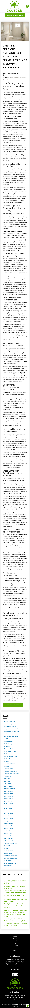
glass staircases (9, 796)
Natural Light (7, 836)
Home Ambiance (8, 803)
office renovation (9, 841)
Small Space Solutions (10, 858)
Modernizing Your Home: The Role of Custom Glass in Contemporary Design (15, 920)
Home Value (7, 816)
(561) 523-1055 (15, 970)
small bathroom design (10, 855)
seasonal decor (8, 850)
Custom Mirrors (8, 759)
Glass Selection (8, 791)
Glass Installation (9, 786)
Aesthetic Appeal (9, 744)
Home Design (8, 808)
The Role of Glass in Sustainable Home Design (15, 915)
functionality (7, 776)
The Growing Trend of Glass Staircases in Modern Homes (15, 900)
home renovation (9, 813)
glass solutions (8, 793)
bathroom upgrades (9, 721)
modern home (8, 734)
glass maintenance (9, 788)
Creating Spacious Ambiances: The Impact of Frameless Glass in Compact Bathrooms (15, 905)
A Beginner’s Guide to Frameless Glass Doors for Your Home (15, 887)
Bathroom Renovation (10, 751)
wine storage (8, 865)
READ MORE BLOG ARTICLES (13, 705)
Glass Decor (7, 781)
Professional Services (10, 843)
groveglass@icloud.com (18, 695)
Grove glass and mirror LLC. (13, 1004)
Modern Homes (8, 831)
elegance (6, 766)
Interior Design (10, 79)
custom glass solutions (10, 756)
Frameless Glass (9, 768)
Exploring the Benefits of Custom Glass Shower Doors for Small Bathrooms (15, 911)
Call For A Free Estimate (15, 15)
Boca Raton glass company (11, 724)
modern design (8, 828)
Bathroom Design (9, 749)
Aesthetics (7, 746)
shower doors (8, 853)
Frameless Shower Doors (11, 773)
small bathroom (15, 77)
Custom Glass (8, 754)
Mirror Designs (8, 823)
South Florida (8, 860)
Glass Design (8, 783)
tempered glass (8, 741)
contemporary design (10, 726)
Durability (6, 761)
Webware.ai (15, 1006)
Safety (6, 848)
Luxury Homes (8, 821)
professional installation (11, 736)
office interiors (8, 838)
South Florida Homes (10, 863)
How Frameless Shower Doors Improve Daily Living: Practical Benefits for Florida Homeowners (15, 882)
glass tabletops (8, 798)
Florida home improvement (12, 731)
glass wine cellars (9, 801)
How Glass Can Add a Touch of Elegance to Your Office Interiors (15, 924)
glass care (7, 778)
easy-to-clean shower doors (12, 729)
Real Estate (7, 846)
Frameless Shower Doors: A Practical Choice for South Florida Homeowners (15, 891)
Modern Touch (8, 833)
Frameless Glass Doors (10, 771)
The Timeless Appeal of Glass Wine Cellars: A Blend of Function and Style (14, 896)
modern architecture (10, 826)
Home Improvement (9, 811)
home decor (7, 806)
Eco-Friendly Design (9, 763)
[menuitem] (15, 936)
